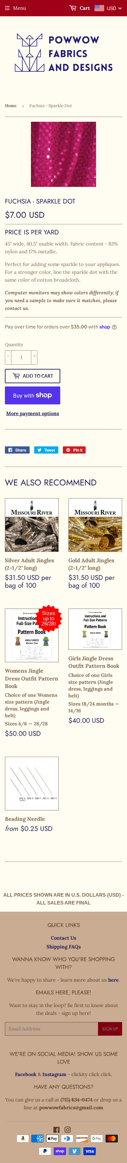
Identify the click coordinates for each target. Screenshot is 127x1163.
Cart (84, 8)
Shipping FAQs (64, 947)
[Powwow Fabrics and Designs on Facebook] (56, 1131)
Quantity (14, 344)
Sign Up (110, 1029)
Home (11, 105)
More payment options (32, 413)
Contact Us (63, 938)
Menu (19, 8)
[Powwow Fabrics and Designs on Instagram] (67, 1131)
